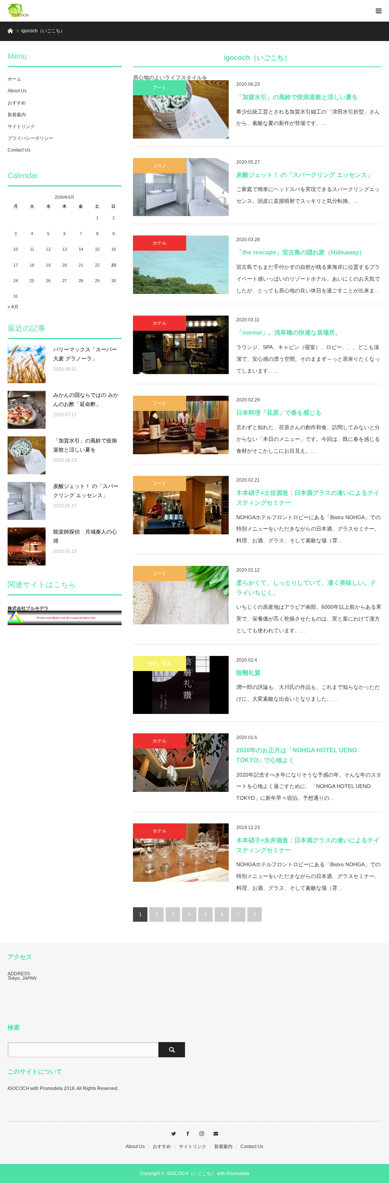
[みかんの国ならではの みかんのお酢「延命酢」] (27, 410)
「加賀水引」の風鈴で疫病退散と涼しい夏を (297, 97)
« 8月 (13, 307)
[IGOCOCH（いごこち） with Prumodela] (30, 10)
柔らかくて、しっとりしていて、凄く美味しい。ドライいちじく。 (306, 588)
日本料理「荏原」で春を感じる (278, 412)
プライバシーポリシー (30, 138)
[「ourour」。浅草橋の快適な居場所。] (181, 345)
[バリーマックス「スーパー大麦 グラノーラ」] (27, 364)
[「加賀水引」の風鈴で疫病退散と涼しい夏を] (181, 109)
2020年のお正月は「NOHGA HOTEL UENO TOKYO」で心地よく (296, 755)
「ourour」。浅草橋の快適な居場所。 (288, 332)
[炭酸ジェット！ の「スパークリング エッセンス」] (181, 187)
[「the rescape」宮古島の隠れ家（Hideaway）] (181, 264)
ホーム (14, 79)
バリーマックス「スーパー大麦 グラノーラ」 (85, 354)
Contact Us (19, 150)
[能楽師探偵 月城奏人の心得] (27, 546)
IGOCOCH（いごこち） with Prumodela (208, 1173)
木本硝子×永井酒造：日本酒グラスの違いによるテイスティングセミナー (308, 845)
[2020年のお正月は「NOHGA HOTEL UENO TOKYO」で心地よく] (181, 762)
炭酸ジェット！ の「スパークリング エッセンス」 (304, 175)
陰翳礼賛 (248, 673)
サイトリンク (21, 126)
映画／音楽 (159, 663)
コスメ (159, 165)
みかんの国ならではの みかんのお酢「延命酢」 (86, 399)
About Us (17, 90)
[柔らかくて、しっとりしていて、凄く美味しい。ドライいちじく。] (181, 595)
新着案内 (17, 114)
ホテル (159, 243)
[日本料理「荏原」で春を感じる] (181, 425)
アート (159, 87)
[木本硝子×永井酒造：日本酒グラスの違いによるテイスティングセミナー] (181, 852)
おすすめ (17, 103)
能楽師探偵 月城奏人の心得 (85, 536)
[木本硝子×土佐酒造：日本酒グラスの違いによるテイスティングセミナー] (181, 505)
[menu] (378, 10)
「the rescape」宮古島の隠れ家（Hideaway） (300, 252)
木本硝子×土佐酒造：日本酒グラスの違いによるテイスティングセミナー (308, 498)
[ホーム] (10, 30)
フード (159, 403)
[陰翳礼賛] (181, 685)
